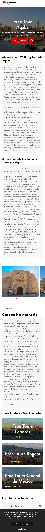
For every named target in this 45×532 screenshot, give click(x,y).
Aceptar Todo (22, 523)
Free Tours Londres (22, 429)
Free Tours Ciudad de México (22, 478)
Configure (22, 529)
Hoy (14, 40)
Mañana (23, 40)
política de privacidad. (11, 518)
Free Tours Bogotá (22, 453)
